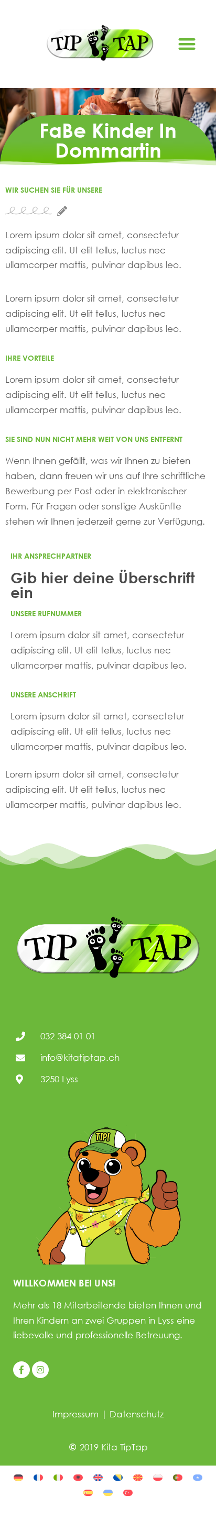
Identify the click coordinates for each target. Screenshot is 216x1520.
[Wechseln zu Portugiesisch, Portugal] (178, 1477)
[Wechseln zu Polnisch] (158, 1477)
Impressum (75, 1413)
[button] (187, 44)
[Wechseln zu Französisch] (38, 1477)
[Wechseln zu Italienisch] (58, 1477)
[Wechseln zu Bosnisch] (118, 1477)
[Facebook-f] (21, 1369)
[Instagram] (40, 1369)
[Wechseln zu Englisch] (98, 1477)
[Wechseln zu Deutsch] (18, 1477)
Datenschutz (137, 1413)
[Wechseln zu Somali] (198, 1477)
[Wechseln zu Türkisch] (128, 1492)
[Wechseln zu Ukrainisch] (108, 1492)
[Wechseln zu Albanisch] (78, 1477)
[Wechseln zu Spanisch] (88, 1492)
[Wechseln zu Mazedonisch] (138, 1477)
